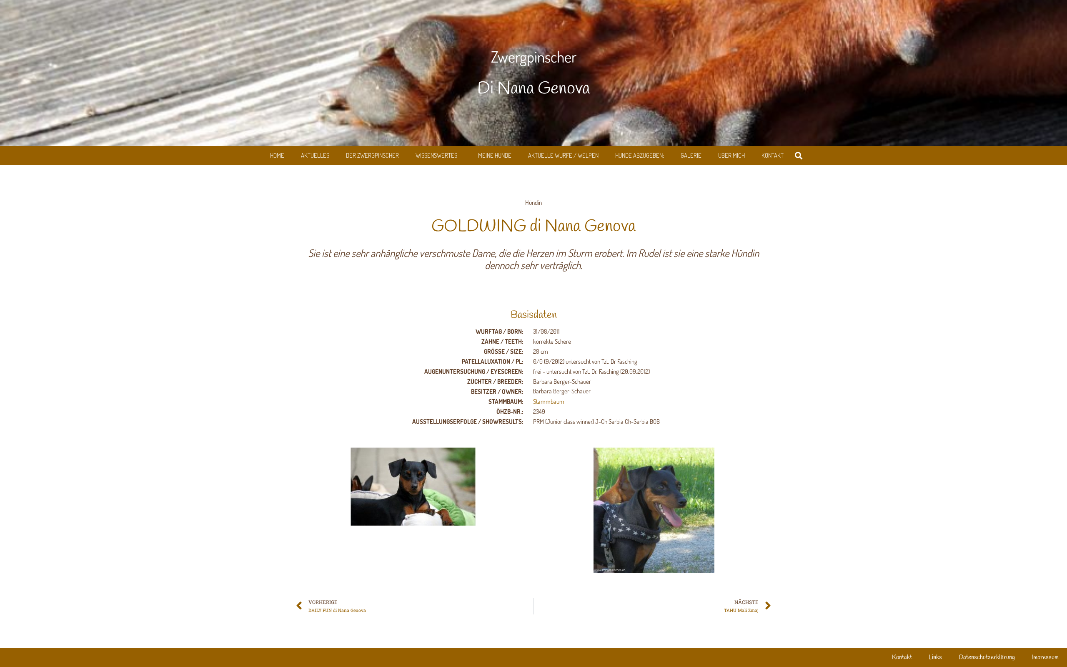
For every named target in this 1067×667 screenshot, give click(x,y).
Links (935, 657)
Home (277, 155)
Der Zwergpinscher (372, 155)
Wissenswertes (436, 155)
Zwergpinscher (533, 56)
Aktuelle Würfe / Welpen (563, 155)
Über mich (731, 155)
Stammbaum (548, 401)
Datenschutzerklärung (987, 657)
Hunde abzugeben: (639, 155)
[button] (799, 156)
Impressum (1045, 657)
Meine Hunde (494, 155)
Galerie (691, 155)
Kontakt (772, 155)
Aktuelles (315, 155)
